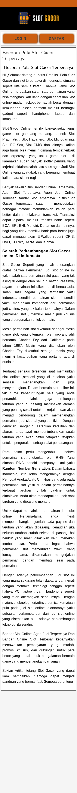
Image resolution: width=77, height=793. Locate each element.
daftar (56, 38)
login (20, 38)
